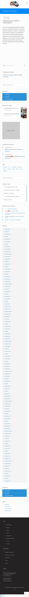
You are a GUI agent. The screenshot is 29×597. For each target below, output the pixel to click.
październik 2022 (8, 341)
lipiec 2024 (7, 289)
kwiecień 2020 (7, 416)
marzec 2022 (7, 358)
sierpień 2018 (7, 466)
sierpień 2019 (7, 436)
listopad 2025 (7, 251)
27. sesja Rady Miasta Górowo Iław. (10, 186)
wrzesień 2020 (7, 403)
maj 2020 (6, 413)
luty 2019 (6, 451)
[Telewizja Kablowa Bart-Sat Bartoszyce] (14, 4)
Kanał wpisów (7, 506)
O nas (6, 563)
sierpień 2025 (7, 259)
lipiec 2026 (7, 231)
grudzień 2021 (7, 366)
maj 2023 (6, 323)
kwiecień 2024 (7, 296)
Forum (7, 541)
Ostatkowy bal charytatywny (15, 219)
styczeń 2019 (7, 453)
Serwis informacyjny (9, 99)
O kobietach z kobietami (12, 208)
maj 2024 (6, 294)
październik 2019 (8, 431)
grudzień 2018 (7, 456)
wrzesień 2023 (7, 313)
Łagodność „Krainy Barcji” (8, 193)
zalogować (11, 75)
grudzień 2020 (7, 396)
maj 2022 (6, 353)
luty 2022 (6, 361)
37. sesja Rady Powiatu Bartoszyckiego (11, 196)
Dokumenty (7, 557)
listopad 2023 (7, 308)
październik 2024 (8, 284)
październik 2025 (8, 254)
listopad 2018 (7, 458)
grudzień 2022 (7, 336)
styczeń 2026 (7, 246)
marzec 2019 (7, 448)
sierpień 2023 (7, 316)
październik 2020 (8, 401)
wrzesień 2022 (7, 343)
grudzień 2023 (7, 306)
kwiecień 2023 (7, 326)
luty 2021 (6, 391)
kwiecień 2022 (7, 356)
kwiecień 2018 (7, 476)
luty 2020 (6, 421)
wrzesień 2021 (7, 373)
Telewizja (8, 527)
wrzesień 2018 (7, 463)
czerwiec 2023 (7, 321)
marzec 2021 (7, 388)
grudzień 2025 (7, 249)
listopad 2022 (7, 338)
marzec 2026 (7, 241)
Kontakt (7, 543)
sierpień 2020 (7, 406)
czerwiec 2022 (7, 351)
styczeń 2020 (7, 423)
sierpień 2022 (7, 346)
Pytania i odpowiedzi (9, 552)
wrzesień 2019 (7, 433)
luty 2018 (6, 478)
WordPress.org (8, 510)
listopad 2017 (7, 480)
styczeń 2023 (7, 333)
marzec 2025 (7, 271)
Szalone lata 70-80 (14, 211)
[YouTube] (15, 589)
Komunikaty (7, 96)
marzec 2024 (7, 299)
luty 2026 (6, 244)
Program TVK (8, 535)
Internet (7, 530)
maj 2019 (6, 443)
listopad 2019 (7, 428)
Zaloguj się (7, 504)
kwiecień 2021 (7, 386)
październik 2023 (8, 311)
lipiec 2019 (7, 438)
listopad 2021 (7, 368)
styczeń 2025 (7, 276)
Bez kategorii (7, 94)
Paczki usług (8, 524)
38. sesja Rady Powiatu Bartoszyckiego (11, 190)
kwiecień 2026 (7, 239)
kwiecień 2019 (7, 446)
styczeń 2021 (7, 393)
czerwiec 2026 (7, 234)
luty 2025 (6, 274)
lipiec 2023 (7, 318)
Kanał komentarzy (8, 508)
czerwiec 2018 (7, 471)
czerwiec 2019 (7, 441)
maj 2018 (6, 473)
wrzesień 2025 (7, 256)
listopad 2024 (7, 281)
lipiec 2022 (7, 348)
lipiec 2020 (7, 408)
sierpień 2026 (7, 229)
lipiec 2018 (7, 468)
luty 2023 (6, 331)
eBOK (6, 560)
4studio (22, 587)
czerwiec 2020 (7, 411)
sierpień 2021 (7, 376)
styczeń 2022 (7, 363)
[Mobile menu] (27, 3)
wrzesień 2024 (7, 286)
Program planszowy (10, 538)
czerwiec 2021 (7, 381)
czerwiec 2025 (7, 264)
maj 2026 (6, 236)
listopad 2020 (7, 398)
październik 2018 (8, 461)
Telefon (7, 533)
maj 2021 (6, 383)
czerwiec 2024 (7, 291)
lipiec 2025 (7, 261)
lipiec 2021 (7, 378)
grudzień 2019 (7, 426)
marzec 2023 (7, 328)
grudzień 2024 (7, 279)
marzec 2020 (7, 418)
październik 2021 (8, 371)
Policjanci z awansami (7, 199)
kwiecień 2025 (7, 269)
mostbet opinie (8, 213)
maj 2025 (6, 266)
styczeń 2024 (7, 303)
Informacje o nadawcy (9, 555)
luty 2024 (6, 301)
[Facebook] (13, 589)
